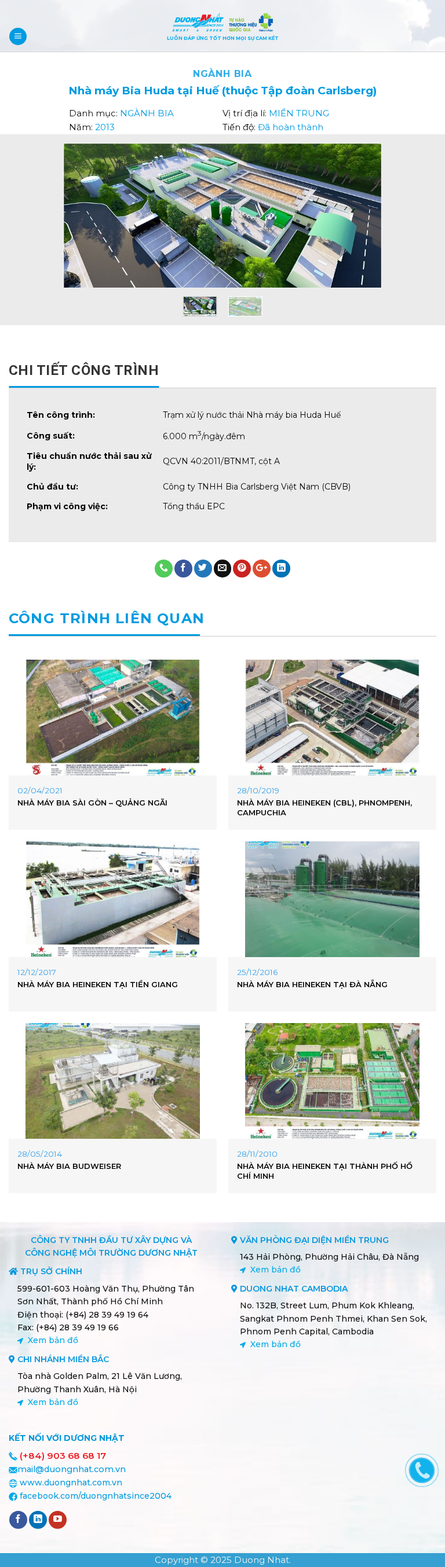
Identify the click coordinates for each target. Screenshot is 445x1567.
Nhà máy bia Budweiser (69, 1166)
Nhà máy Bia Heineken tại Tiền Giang (97, 984)
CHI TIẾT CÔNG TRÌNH (84, 370)
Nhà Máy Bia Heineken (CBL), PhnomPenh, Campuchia (324, 807)
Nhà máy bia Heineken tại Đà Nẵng (312, 984)
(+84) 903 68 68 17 (63, 1455)
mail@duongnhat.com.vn (71, 1469)
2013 (105, 127)
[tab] (84, 370)
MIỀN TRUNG (299, 113)
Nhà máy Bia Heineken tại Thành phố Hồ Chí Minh (325, 1170)
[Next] (370, 215)
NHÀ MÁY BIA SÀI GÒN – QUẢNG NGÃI (92, 802)
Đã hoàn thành (290, 127)
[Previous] (74, 215)
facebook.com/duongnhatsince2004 (96, 1496)
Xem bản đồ (53, 1340)
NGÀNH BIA (222, 73)
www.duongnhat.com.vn (71, 1482)
